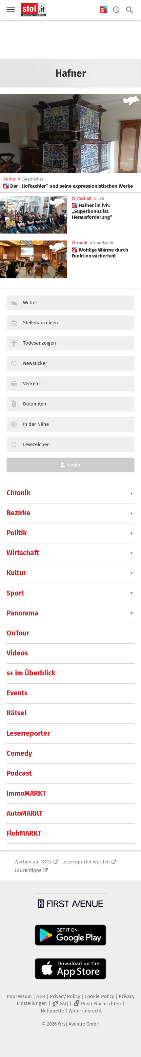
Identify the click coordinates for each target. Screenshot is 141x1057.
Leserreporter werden (85, 862)
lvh (101, 198)
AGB (40, 996)
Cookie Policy (99, 996)
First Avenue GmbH (79, 1024)
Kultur (9, 179)
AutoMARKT (25, 813)
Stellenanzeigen (40, 323)
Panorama (22, 613)
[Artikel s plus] (70, 133)
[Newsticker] (116, 10)
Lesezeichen (36, 444)
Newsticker (35, 363)
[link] (68, 186)
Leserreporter (28, 733)
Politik (17, 533)
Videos (17, 653)
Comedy (19, 753)
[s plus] (103, 10)
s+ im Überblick (31, 673)
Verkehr (31, 384)
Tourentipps (27, 870)
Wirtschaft (82, 198)
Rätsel (17, 713)
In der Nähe (36, 424)
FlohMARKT (24, 833)
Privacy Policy (65, 996)
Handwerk (103, 242)
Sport (15, 593)
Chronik (79, 242)
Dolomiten (34, 404)
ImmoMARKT (26, 793)
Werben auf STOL (33, 862)
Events (17, 693)
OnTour (18, 633)
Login (74, 465)
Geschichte (33, 179)
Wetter (30, 303)
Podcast (19, 773)
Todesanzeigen (39, 343)
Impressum (19, 996)
